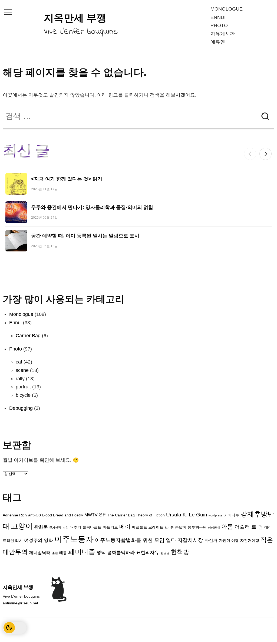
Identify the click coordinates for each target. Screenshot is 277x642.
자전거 (211, 540)
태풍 (63, 553)
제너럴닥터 (40, 552)
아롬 (227, 526)
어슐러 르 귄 (249, 527)
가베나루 (231, 515)
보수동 (169, 527)
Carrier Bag (28, 335)
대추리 (75, 527)
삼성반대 (214, 527)
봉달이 (180, 527)
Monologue (226, 9)
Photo (219, 25)
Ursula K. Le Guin (186, 514)
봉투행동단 (197, 527)
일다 (171, 540)
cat (19, 362)
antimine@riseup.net (20, 603)
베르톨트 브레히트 (147, 527)
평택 (101, 552)
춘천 (55, 553)
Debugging (21, 408)
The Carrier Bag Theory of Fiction (136, 515)
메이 (125, 526)
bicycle (23, 395)
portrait (23, 386)
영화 (48, 540)
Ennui (218, 17)
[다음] (265, 154)
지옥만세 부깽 (75, 18)
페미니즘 (81, 551)
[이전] (250, 154)
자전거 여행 (229, 541)
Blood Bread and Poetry (62, 515)
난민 (65, 527)
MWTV (91, 515)
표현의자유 (147, 552)
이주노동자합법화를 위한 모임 (129, 540)
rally (20, 378)
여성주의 (33, 540)
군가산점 (55, 527)
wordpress (216, 515)
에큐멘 (217, 42)
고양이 (22, 526)
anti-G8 (34, 515)
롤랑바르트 (92, 527)
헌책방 (180, 552)
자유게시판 (222, 34)
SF (102, 514)
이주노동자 (74, 539)
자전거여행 (249, 541)
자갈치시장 (190, 540)
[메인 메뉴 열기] (7, 11)
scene (22, 370)
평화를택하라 (121, 552)
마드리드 (110, 527)
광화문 (41, 527)
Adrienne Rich (15, 515)
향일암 (164, 553)
